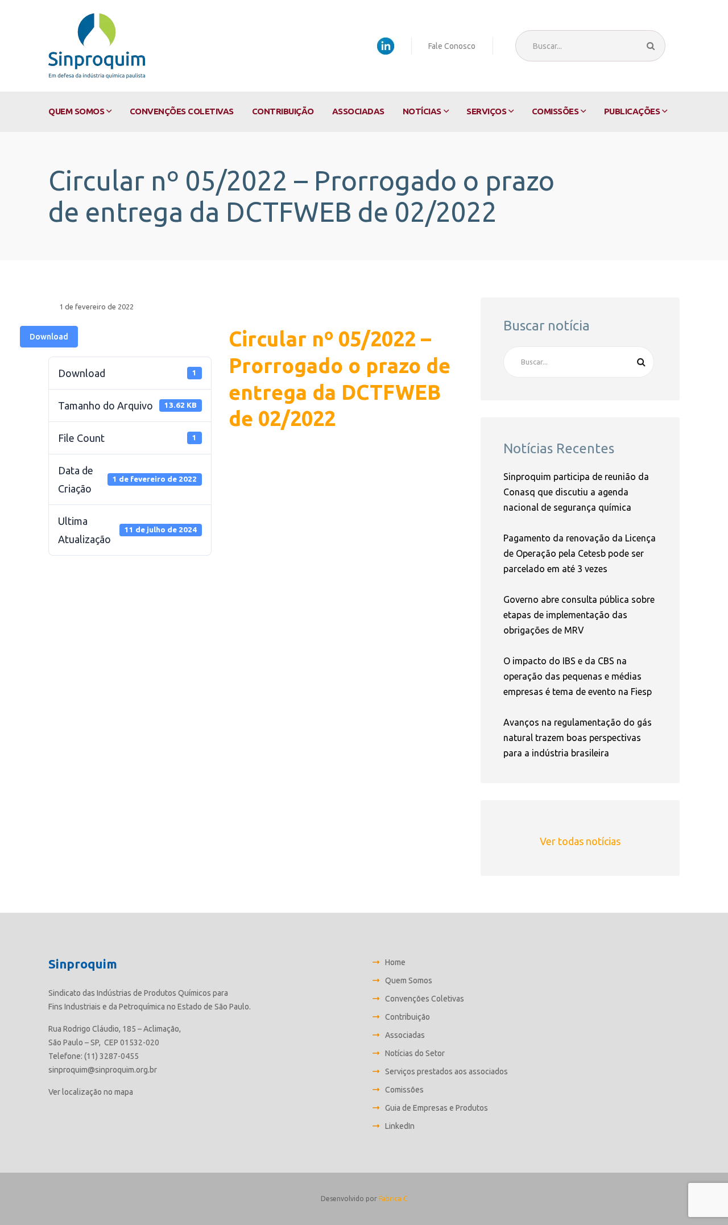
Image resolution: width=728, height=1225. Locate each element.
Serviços (486, 111)
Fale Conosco (451, 46)
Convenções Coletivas (182, 111)
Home (395, 962)
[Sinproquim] (96, 45)
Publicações (632, 111)
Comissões (555, 111)
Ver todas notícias (580, 841)
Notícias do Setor (415, 1053)
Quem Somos (76, 111)
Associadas (358, 111)
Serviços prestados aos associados (446, 1071)
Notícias (422, 111)
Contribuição (283, 111)
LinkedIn (400, 1126)
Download (49, 336)
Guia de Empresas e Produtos (436, 1107)
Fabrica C (393, 1198)
